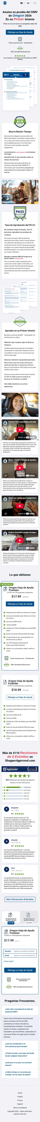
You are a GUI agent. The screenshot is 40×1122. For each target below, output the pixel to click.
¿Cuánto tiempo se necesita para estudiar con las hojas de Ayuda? (18, 1073)
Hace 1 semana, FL (16, 870)
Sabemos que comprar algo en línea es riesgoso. (19, 343)
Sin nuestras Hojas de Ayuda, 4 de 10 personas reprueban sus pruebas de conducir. (18, 232)
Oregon (20, 1097)
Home (20, 1093)
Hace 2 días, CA (16, 842)
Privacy (20, 1100)
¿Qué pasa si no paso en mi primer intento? (18, 1064)
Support (20, 1104)
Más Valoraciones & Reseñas (20, 899)
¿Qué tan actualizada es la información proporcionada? (16, 1045)
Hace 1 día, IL (15, 810)
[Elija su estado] (22, 3)
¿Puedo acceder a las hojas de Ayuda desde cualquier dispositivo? (19, 1054)
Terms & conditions (20, 1108)
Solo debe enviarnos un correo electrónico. (15, 385)
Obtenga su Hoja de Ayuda (20, 32)
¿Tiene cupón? (8, 961)
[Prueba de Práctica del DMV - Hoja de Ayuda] (5, 3)
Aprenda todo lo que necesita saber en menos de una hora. (18, 158)
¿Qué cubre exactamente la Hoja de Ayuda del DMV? (19, 1010)
